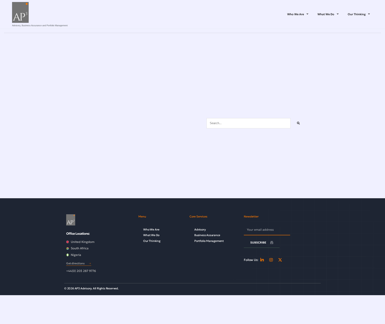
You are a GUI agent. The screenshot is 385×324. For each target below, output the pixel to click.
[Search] (298, 123)
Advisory (200, 229)
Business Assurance (207, 235)
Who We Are (151, 229)
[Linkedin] (262, 260)
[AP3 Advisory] (40, 12)
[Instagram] (271, 260)
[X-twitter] (280, 260)
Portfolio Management (209, 241)
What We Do (151, 235)
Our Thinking (151, 241)
